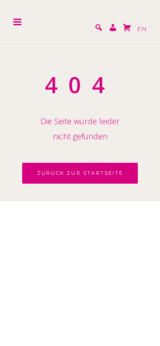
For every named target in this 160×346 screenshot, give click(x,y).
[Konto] (112, 29)
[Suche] (98, 29)
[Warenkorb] (127, 29)
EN (142, 29)
